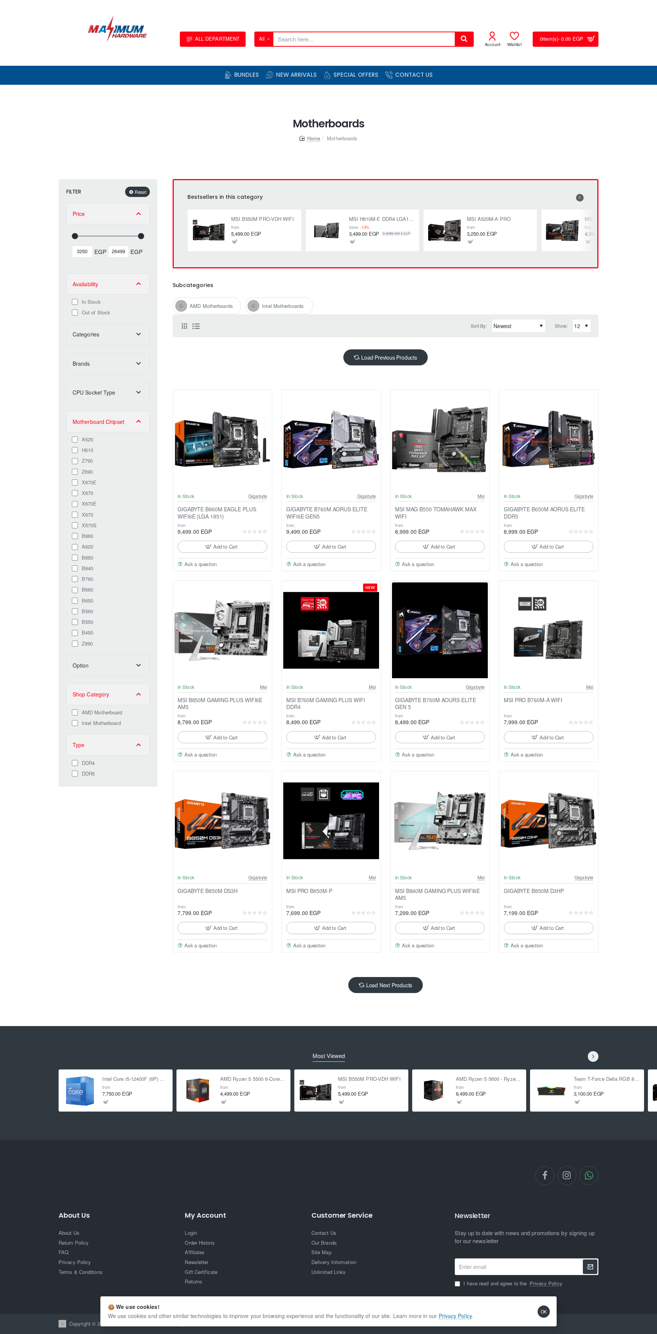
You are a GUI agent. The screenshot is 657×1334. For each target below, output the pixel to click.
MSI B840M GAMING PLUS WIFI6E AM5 (437, 894)
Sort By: (479, 325)
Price (79, 213)
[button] (234, 242)
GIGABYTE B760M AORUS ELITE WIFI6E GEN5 (326, 513)
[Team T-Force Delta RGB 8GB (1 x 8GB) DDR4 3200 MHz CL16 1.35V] (551, 1090)
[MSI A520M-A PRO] (444, 230)
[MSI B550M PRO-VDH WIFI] (208, 230)
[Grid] (184, 326)
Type (78, 745)
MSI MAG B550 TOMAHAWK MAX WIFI (435, 513)
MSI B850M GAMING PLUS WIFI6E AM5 (220, 703)
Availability (85, 284)
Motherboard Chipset (98, 421)
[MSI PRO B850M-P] (331, 821)
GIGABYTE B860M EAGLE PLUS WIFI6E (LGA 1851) (217, 513)
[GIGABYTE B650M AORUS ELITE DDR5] (549, 439)
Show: (561, 325)
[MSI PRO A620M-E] (562, 230)
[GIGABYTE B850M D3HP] (549, 821)
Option (81, 665)
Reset (140, 192)
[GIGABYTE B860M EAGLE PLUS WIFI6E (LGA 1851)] (222, 439)
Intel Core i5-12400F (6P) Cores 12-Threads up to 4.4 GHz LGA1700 (135, 1079)
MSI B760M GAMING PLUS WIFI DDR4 (325, 703)
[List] (196, 326)
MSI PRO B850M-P (309, 891)
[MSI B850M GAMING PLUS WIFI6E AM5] (222, 630)
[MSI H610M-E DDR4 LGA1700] (326, 230)
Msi (481, 496)
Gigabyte (257, 496)
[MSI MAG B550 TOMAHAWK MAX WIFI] (440, 439)
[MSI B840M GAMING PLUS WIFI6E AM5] (440, 821)
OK (544, 1311)
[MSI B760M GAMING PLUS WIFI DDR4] (331, 630)
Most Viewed (329, 1056)
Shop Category (91, 694)
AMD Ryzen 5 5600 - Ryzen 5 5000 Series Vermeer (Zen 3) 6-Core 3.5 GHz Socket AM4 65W (489, 1079)
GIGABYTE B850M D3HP (534, 891)
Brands (81, 363)
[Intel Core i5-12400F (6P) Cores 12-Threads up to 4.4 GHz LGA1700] (79, 1090)
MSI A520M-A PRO (489, 219)
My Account (205, 1215)
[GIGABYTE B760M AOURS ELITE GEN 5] (440, 630)
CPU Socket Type (94, 392)
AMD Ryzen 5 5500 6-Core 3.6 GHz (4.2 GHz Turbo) (253, 1079)
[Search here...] (464, 39)
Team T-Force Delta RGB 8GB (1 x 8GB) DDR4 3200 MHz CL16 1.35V (607, 1079)
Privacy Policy (455, 1316)
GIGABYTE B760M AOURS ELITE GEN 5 (435, 703)
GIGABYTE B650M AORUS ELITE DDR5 (544, 513)
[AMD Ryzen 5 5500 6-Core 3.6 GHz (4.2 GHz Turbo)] (197, 1090)
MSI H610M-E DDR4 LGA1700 (382, 219)
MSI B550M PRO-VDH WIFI (262, 219)
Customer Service (342, 1215)
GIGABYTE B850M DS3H (208, 891)
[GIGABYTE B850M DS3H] (222, 821)
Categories (86, 334)
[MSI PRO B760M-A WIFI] (549, 630)
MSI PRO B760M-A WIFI (533, 700)
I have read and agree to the (512, 1283)
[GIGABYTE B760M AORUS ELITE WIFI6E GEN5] (331, 439)
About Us (74, 1215)
